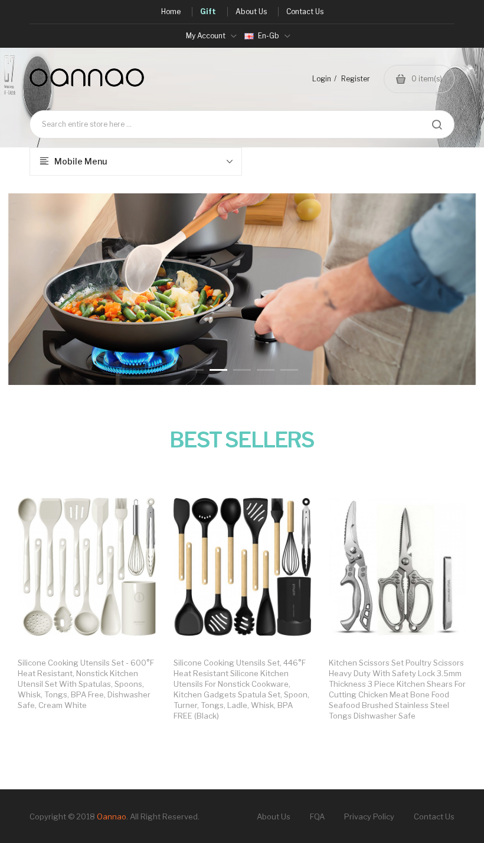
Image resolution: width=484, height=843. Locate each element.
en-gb (268, 35)
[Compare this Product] (135, 507)
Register (355, 78)
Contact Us (434, 816)
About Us (273, 816)
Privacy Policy (369, 816)
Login (321, 78)
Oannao (111, 816)
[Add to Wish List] (135, 506)
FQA (317, 816)
